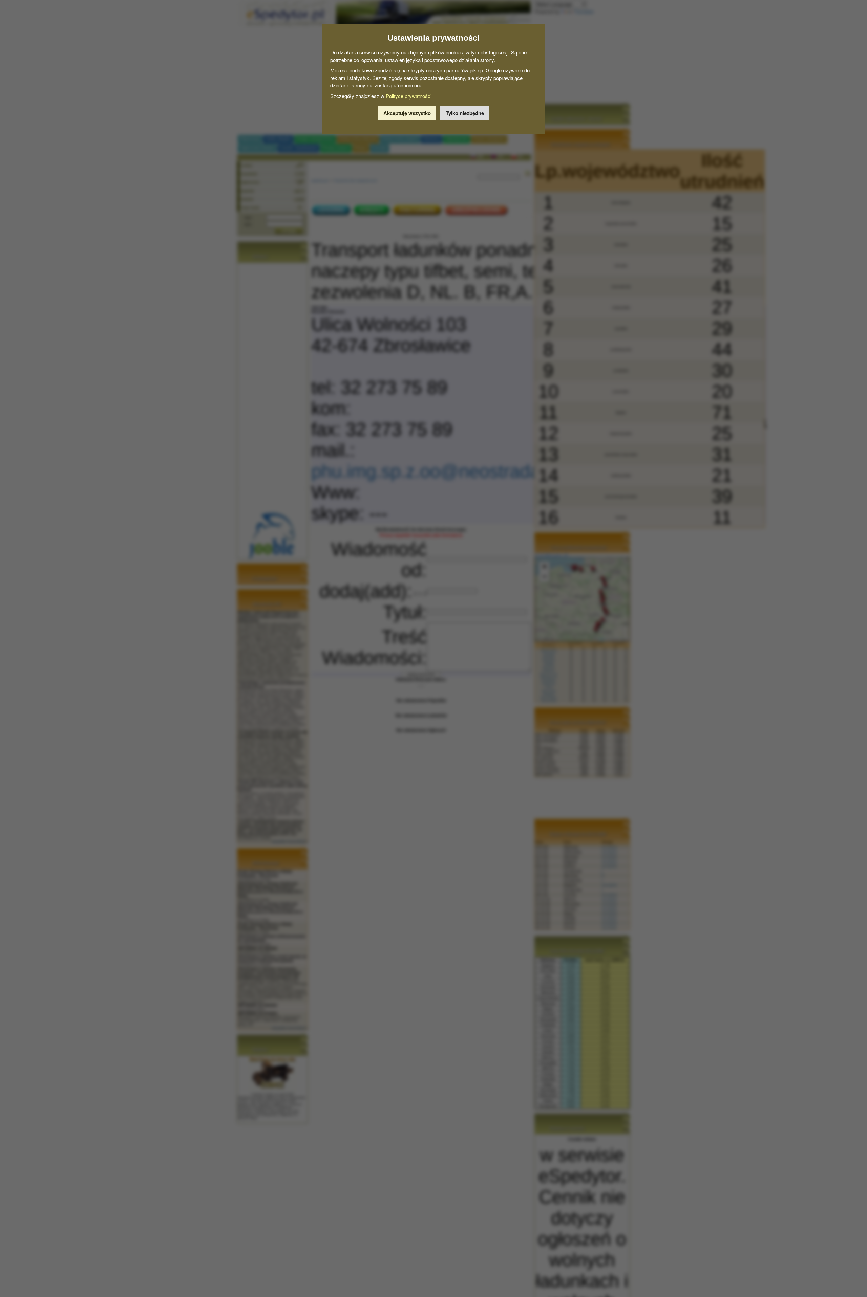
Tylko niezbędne (465, 113)
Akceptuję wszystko (407, 113)
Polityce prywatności (408, 96)
